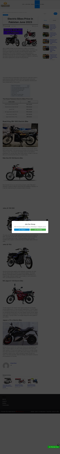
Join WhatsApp (38, 229)
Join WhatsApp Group (53, 447)
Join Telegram (21, 229)
